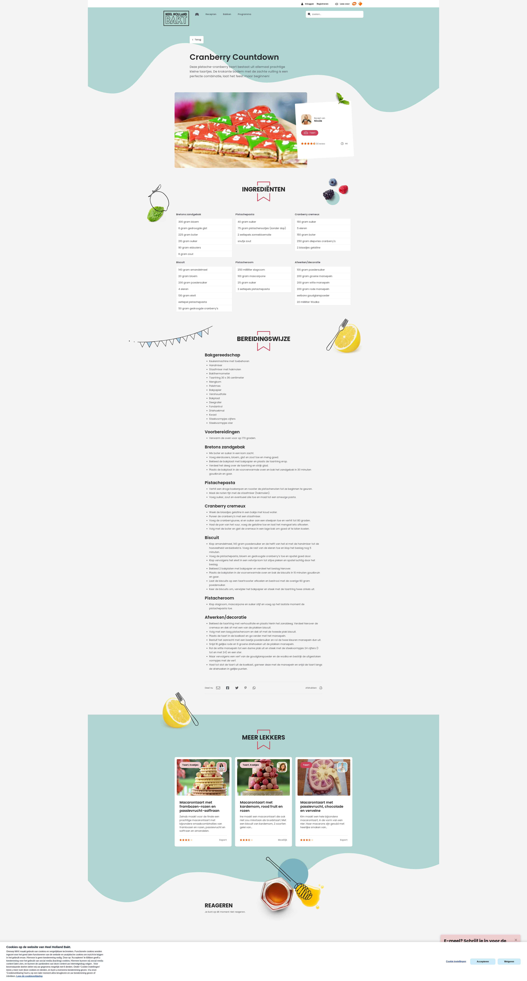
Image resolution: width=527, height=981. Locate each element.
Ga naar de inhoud (263, 2)
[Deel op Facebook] (227, 687)
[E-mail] (218, 687)
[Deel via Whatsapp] (254, 687)
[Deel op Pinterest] (245, 687)
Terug (198, 39)
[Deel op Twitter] (236, 687)
